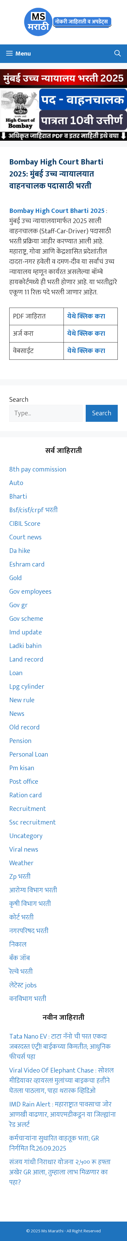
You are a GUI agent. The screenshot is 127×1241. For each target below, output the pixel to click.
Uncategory (26, 836)
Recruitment (27, 809)
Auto (16, 483)
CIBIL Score (24, 523)
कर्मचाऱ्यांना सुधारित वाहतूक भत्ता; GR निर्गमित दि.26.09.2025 (54, 1143)
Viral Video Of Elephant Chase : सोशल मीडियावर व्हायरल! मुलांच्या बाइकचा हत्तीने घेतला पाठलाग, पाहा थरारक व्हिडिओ (61, 1081)
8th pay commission (37, 469)
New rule (22, 700)
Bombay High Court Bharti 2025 (57, 211)
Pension (20, 741)
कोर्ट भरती (21, 917)
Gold (15, 578)
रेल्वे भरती (21, 971)
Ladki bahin (25, 646)
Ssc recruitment (32, 822)
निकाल (18, 944)
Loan (16, 673)
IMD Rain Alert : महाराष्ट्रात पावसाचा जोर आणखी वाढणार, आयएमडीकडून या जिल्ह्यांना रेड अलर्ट (62, 1115)
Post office (23, 781)
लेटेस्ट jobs (23, 985)
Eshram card (27, 564)
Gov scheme (26, 619)
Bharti (18, 496)
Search (18, 399)
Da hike (19, 551)
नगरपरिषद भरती (28, 931)
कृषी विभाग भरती (30, 904)
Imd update (25, 632)
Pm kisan (21, 768)
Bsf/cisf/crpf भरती (33, 510)
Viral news (23, 849)
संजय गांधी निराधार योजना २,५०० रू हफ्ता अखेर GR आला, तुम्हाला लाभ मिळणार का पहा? (60, 1172)
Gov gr (18, 605)
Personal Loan (28, 754)
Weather (21, 863)
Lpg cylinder (26, 686)
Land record (26, 659)
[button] (117, 53)
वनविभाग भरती (27, 999)
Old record (24, 727)
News (16, 714)
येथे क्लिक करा (86, 316)
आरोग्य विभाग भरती (33, 890)
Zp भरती (20, 876)
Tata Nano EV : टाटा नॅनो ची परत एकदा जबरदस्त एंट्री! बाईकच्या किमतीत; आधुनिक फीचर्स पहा (60, 1047)
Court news (25, 537)
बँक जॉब (19, 958)
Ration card (25, 795)
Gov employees (30, 591)
